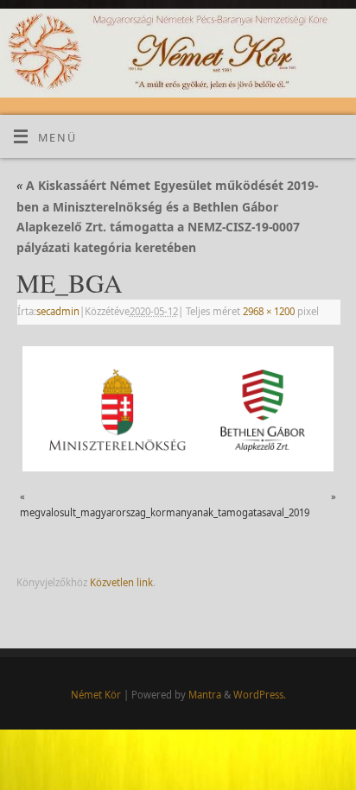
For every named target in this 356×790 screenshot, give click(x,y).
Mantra (204, 694)
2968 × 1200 (269, 311)
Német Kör (96, 694)
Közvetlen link (121, 582)
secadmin (57, 311)
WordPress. (259, 694)
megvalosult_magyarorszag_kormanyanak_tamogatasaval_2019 (164, 512)
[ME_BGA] (178, 408)
